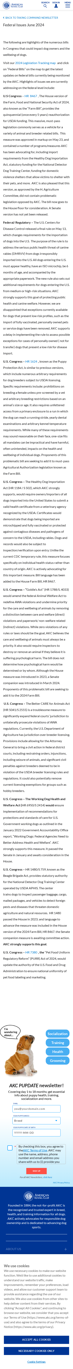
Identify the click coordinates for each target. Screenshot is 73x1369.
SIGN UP (36, 1171)
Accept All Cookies (36, 1339)
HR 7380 (31, 952)
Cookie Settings (36, 1361)
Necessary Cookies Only (36, 1350)
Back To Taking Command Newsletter (31, 17)
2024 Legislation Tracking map (35, 63)
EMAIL (15, 1103)
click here (47, 1177)
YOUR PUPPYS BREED (21, 1116)
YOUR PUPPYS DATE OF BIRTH (24, 1127)
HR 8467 (31, 96)
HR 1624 (31, 361)
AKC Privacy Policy (61, 1182)
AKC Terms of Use (35, 1150)
